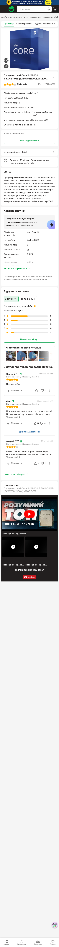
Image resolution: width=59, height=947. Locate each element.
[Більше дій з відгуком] (50, 391)
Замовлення (21, 944)
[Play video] (29, 514)
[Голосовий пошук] (49, 9)
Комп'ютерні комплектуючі (13, 17)
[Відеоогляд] (6, 61)
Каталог (6, 944)
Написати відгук (29, 339)
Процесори (34, 17)
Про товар (9, 24)
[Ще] (53, 77)
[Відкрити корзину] (55, 9)
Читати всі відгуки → (16, 474)
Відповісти (16, 391)
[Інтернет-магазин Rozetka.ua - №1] (11, 9)
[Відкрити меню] (4, 9)
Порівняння (38, 944)
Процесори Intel (50, 17)
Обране (53, 944)
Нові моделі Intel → (29, 141)
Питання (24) (28, 299)
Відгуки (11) (11, 299)
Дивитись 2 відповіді (29, 432)
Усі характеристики (17, 269)
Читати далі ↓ (13, 417)
